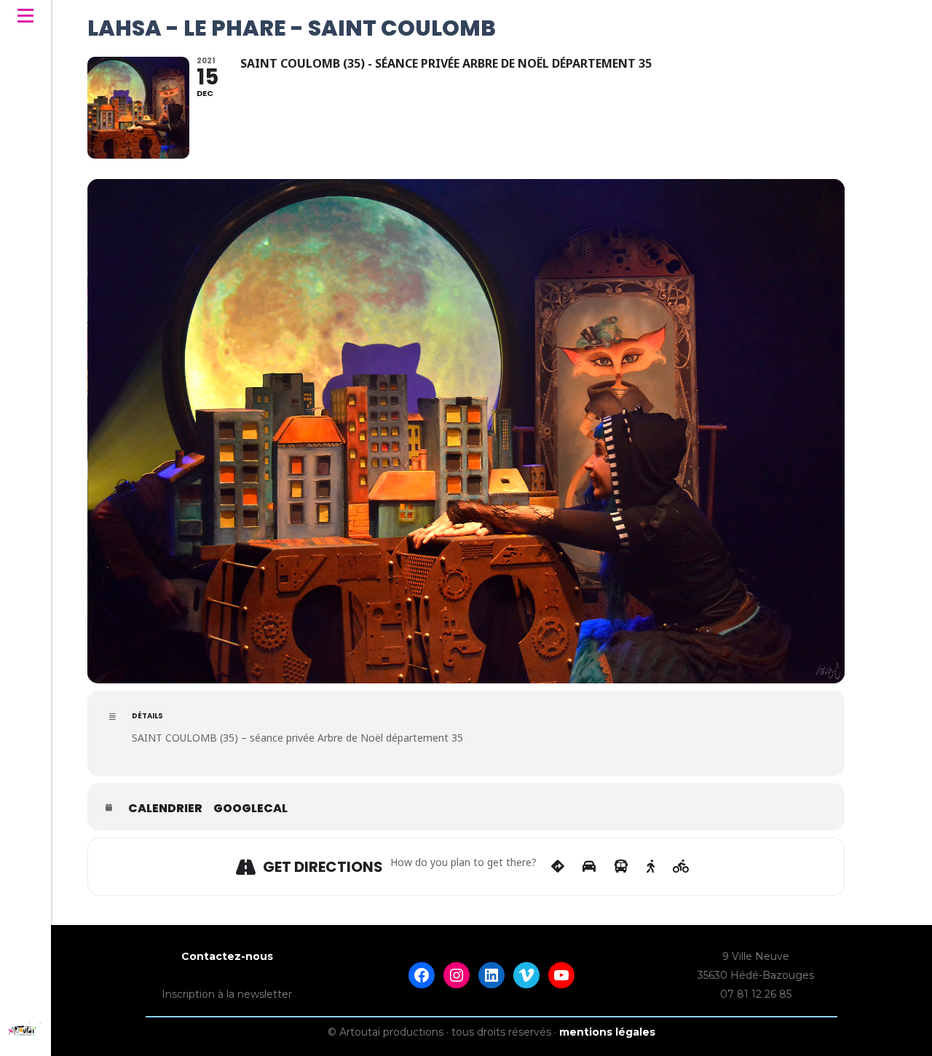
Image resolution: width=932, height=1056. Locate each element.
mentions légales (607, 1032)
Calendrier (165, 808)
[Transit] (621, 867)
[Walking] (650, 867)
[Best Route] (558, 867)
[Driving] (589, 867)
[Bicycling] (681, 867)
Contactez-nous (227, 956)
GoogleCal (250, 808)
